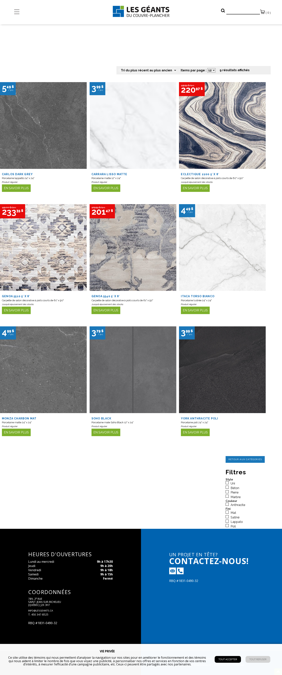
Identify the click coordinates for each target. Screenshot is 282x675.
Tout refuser (257, 659)
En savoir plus (16, 188)
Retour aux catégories (245, 459)
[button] (223, 10)
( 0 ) (268, 12)
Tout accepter (228, 659)
